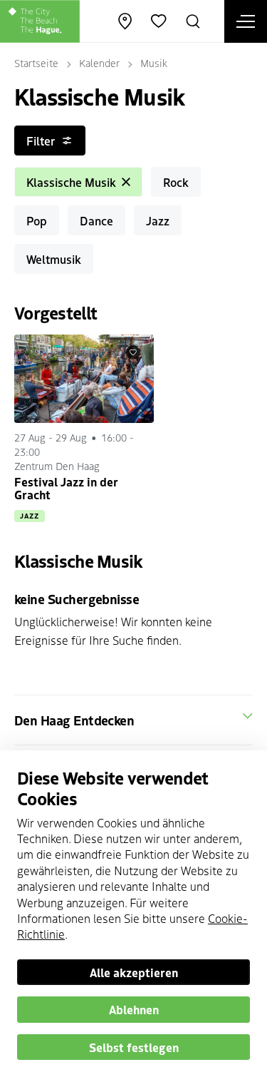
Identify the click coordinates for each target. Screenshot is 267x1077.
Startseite (36, 63)
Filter (40, 140)
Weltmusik (53, 259)
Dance (96, 220)
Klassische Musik (71, 182)
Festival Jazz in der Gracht (66, 488)
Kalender (99, 63)
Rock (176, 182)
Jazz (157, 220)
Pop (36, 220)
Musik (153, 63)
